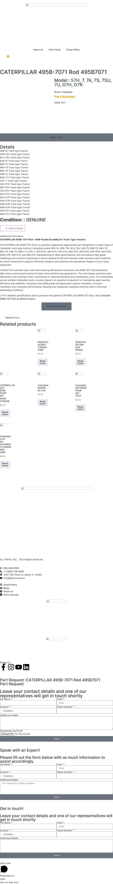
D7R (78, 84)
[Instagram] (11, 667)
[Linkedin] (26, 667)
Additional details (9, 715)
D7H (67, 84)
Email (60, 699)
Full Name (5, 699)
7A (89, 80)
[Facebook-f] (3, 667)
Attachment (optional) (11, 731)
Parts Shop (54, 49)
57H (75, 80)
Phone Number (65, 707)
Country (4, 707)
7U (57, 84)
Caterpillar (67, 92)
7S (96, 80)
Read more (43, 362)
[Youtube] (18, 667)
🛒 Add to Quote (12, 228)
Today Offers (73, 49)
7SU (106, 80)
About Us (38, 49)
